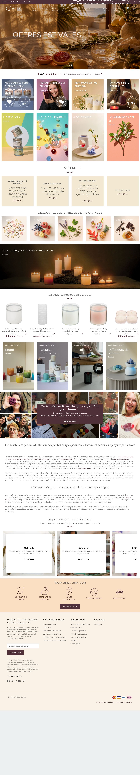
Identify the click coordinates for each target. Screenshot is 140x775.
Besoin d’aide (28, 2)
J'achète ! (18, 201)
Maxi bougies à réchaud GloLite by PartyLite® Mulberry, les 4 (126, 330)
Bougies (45, 9)
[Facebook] (8, 682)
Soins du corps (64, 11)
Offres (97, 9)
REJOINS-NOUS (70, 421)
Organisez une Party (116, 10)
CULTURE (29, 548)
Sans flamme (55, 10)
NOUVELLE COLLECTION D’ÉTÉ (28, 54)
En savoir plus (29, 559)
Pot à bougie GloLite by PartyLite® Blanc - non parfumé (14, 330)
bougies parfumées (126, 457)
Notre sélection (35, 10)
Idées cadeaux (106, 10)
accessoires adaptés (121, 459)
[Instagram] (12, 682)
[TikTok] (16, 682)
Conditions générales (124, 702)
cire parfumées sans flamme (18, 459)
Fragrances (87, 9)
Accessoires (74, 9)
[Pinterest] (19, 682)
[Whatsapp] (23, 682)
